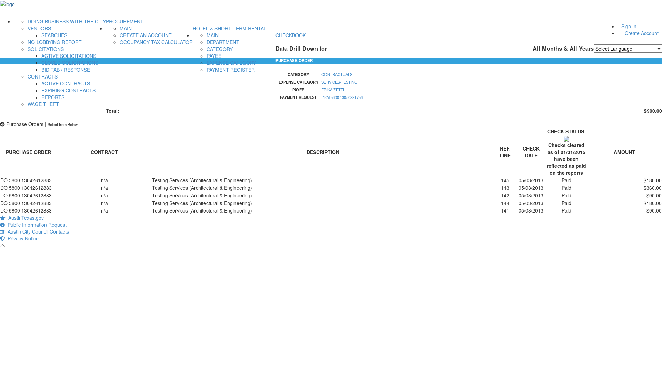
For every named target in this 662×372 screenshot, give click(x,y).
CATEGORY (220, 48)
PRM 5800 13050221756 (342, 97)
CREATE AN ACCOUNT (146, 35)
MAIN (126, 28)
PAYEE (214, 55)
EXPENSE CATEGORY (231, 62)
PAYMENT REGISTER (231, 69)
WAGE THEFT (43, 104)
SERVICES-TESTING (339, 82)
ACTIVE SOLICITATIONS (68, 55)
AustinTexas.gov (25, 217)
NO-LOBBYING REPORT (55, 42)
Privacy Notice (22, 238)
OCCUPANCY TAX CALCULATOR (156, 42)
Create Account (642, 33)
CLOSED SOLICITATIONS (69, 62)
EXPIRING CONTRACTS (68, 90)
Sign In (628, 26)
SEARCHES (54, 35)
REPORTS (52, 97)
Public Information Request (36, 224)
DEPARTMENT (223, 42)
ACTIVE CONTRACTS (65, 83)
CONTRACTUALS (336, 74)
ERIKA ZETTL (333, 89)
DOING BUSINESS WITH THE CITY (67, 21)
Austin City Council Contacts (37, 231)
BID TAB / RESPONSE (65, 69)
